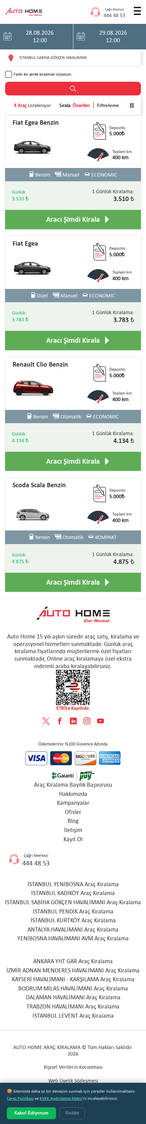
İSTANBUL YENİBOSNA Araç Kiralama (73, 884)
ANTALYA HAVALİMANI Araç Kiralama (73, 929)
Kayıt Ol (73, 839)
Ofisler (73, 812)
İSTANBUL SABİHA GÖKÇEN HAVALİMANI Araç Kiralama (73, 902)
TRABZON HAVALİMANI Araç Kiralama (73, 1006)
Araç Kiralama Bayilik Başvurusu (73, 784)
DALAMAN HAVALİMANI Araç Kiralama (73, 997)
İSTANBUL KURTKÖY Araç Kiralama (73, 920)
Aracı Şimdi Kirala (73, 219)
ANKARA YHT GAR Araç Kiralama (73, 961)
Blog (73, 821)
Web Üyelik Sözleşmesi (73, 1080)
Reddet (72, 1112)
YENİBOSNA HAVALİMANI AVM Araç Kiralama (73, 938)
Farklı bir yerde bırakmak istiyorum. (43, 74)
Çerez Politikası (20, 1098)
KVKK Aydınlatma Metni (61, 1098)
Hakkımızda (73, 794)
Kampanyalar (73, 802)
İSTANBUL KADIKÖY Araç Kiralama (73, 893)
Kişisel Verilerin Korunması (73, 1067)
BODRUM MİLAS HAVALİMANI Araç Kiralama (73, 988)
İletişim (73, 830)
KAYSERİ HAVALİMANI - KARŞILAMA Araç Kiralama (73, 979)
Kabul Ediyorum (31, 1112)
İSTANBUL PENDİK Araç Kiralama (73, 911)
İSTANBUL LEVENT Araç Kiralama (73, 1015)
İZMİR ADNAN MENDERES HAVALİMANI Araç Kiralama (73, 970)
